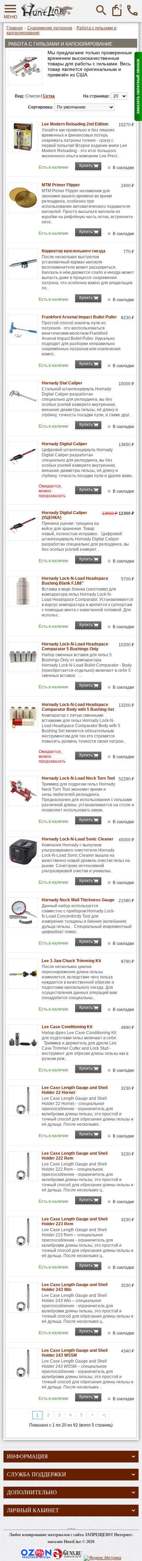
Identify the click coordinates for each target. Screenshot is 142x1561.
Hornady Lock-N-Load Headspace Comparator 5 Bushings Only (75, 646)
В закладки (123, 167)
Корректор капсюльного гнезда (73, 251)
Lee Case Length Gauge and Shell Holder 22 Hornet (75, 1090)
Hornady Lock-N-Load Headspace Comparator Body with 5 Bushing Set (78, 707)
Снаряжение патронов (49, 28)
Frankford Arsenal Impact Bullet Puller (79, 317)
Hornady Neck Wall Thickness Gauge (78, 900)
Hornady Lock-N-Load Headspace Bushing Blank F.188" (75, 581)
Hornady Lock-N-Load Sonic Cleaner (77, 839)
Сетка (49, 96)
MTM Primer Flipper (61, 185)
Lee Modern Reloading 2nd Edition (75, 124)
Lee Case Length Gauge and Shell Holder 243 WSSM (75, 1353)
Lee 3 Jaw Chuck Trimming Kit (71, 960)
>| (104, 1415)
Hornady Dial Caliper (62, 383)
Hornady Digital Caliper (64, 444)
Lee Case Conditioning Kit (67, 1026)
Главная (15, 28)
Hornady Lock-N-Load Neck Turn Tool (78, 778)
